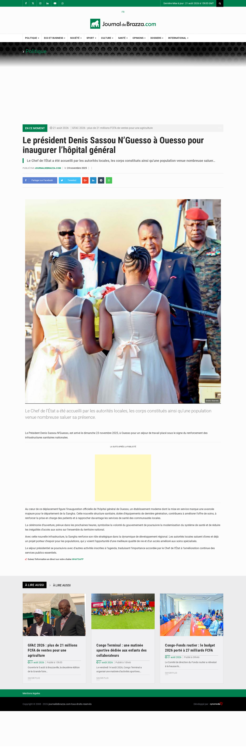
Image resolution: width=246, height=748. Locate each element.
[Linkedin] (93, 180)
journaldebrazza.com (48, 168)
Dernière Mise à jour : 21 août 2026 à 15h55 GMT (188, 3)
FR (123, 12)
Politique (31, 38)
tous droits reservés (81, 704)
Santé (122, 38)
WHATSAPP (78, 559)
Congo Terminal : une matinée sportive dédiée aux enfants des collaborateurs (121, 650)
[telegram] (101, 180)
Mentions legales (31, 693)
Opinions (138, 38)
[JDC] (123, 24)
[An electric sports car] (54, 615)
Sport (91, 38)
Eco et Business (54, 38)
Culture (106, 38)
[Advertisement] (123, 92)
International (177, 38)
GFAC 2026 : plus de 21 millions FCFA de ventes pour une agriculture (112, 128)
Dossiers (156, 38)
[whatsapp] (109, 180)
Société (75, 38)
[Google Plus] (85, 180)
